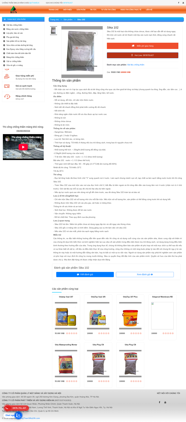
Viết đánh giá (86, 274)
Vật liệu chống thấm (14, 25)
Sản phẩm (81, 10)
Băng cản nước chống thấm (17, 29)
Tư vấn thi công (108, 10)
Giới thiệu (67, 10)
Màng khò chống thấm (15, 57)
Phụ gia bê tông (12, 37)
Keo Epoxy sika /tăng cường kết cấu (21, 49)
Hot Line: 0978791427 (144, 55)
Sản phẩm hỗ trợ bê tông (16, 41)
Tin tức (93, 10)
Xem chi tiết (66, 323)
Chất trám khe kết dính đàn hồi (18, 53)
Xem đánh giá (144, 274)
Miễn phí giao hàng (144, 46)
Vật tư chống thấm (13, 61)
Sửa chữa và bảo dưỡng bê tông (19, 45)
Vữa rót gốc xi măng (14, 65)
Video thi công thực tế (130, 10)
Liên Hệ (149, 10)
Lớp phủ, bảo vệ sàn (14, 33)
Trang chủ (54, 10)
